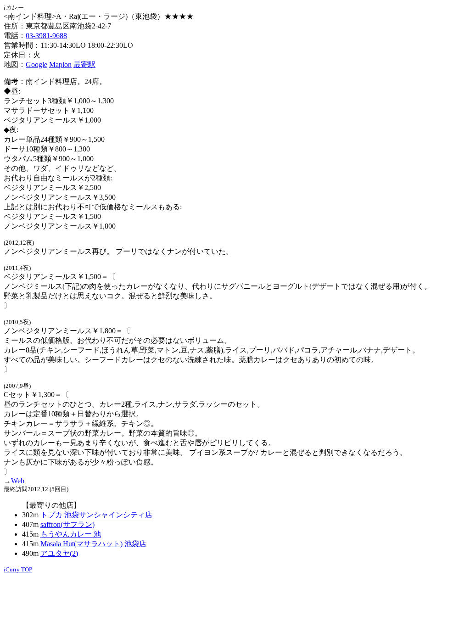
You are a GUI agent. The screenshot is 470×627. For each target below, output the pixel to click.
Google (36, 64)
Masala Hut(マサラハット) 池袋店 (93, 544)
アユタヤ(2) (59, 553)
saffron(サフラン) (67, 524)
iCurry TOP (18, 569)
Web (17, 481)
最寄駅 (84, 64)
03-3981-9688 (46, 35)
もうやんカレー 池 (70, 534)
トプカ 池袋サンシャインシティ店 (96, 515)
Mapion (60, 64)
